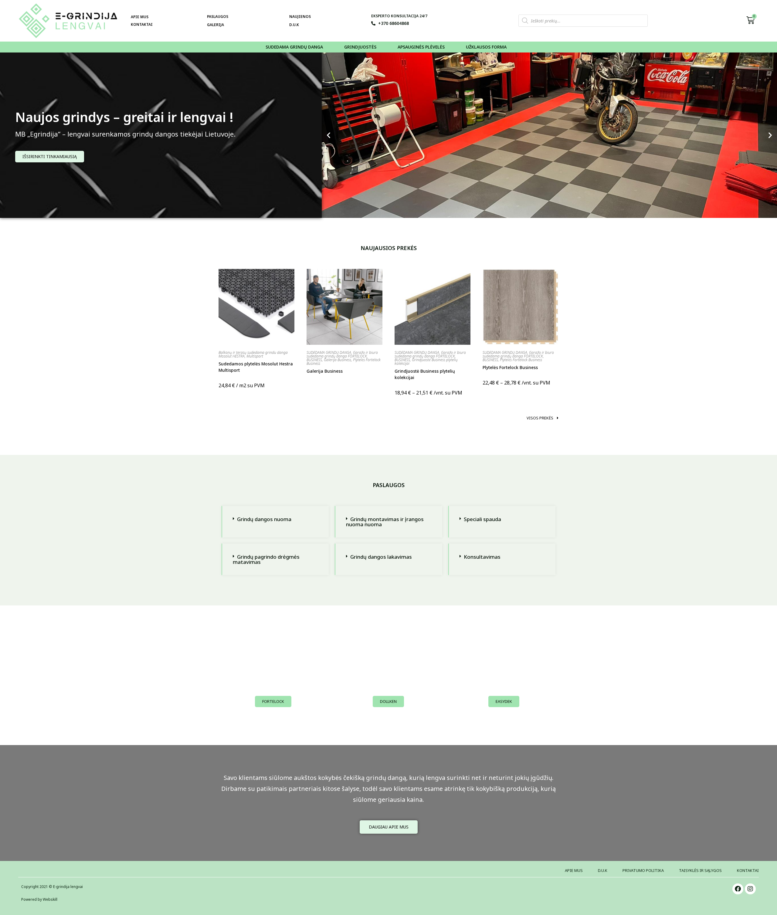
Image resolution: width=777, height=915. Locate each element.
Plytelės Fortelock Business (521, 359)
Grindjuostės (360, 47)
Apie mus (139, 16)
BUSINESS (314, 359)
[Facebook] (737, 888)
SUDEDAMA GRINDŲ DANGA (329, 352)
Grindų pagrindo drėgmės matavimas (266, 559)
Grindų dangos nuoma (264, 519)
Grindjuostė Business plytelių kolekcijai (426, 361)
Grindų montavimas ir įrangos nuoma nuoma (385, 522)
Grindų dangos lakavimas (381, 556)
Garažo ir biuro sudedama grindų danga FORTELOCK (342, 354)
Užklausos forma (486, 47)
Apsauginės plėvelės (421, 47)
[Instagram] (750, 888)
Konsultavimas (482, 556)
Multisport (254, 356)
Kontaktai (142, 24)
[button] (328, 135)
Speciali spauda (482, 519)
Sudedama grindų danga (294, 47)
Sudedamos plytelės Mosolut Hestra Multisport (256, 367)
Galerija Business (337, 359)
